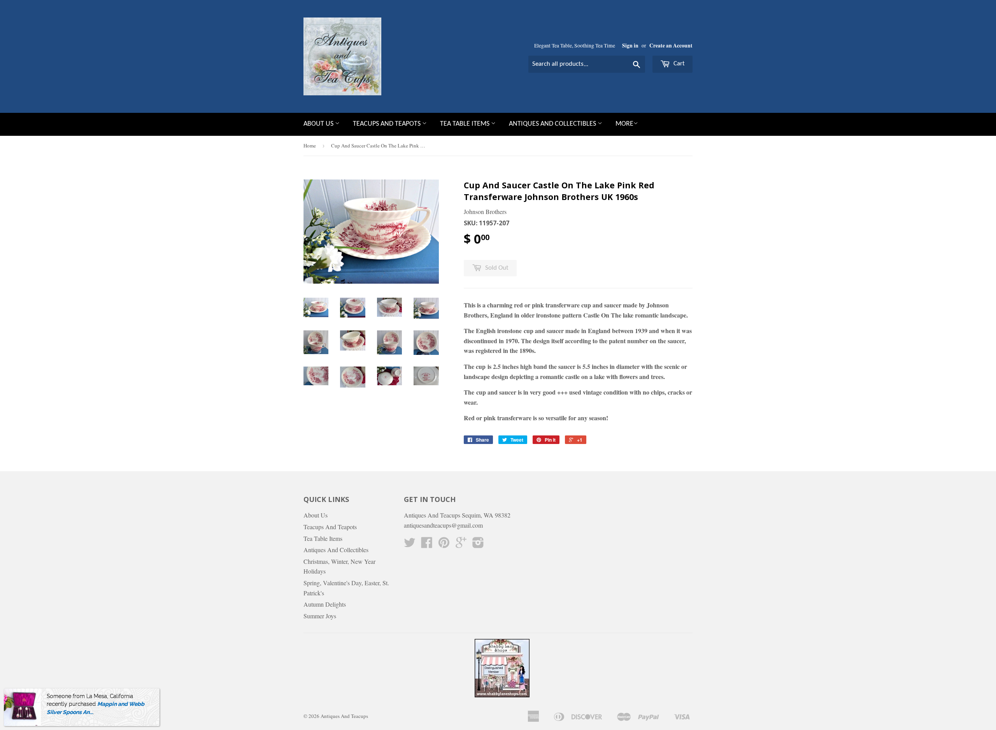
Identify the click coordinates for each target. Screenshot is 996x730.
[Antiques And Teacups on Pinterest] (444, 544)
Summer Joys (319, 616)
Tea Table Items (465, 124)
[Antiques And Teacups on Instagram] (478, 544)
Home (309, 145)
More (624, 124)
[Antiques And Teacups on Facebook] (427, 544)
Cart (678, 63)
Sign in (630, 45)
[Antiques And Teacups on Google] (461, 544)
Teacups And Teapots (387, 124)
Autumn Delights (324, 604)
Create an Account (671, 45)
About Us (319, 124)
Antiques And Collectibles (553, 124)
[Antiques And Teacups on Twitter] (410, 544)
